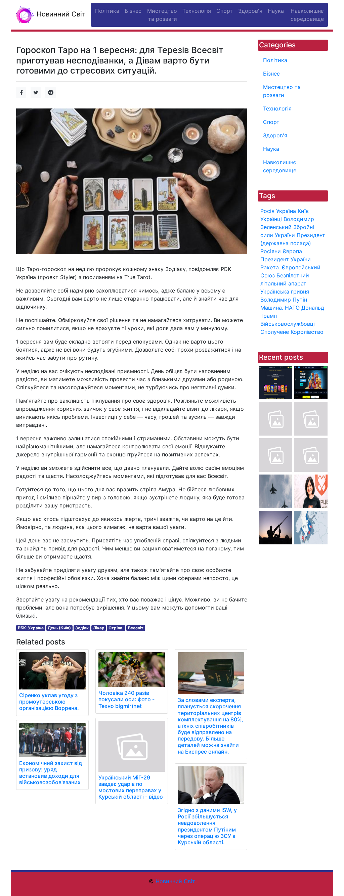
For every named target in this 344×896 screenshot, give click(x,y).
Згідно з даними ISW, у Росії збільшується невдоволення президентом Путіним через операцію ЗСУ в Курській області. (207, 826)
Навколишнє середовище (279, 166)
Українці (271, 219)
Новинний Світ (60, 14)
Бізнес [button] (133, 10)
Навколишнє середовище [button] (307, 14)
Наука (271, 148)
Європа (292, 251)
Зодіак (82, 627)
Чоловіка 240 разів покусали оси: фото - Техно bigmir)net (126, 699)
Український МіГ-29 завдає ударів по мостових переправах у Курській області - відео (130, 787)
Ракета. (270, 267)
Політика (275, 60)
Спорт (271, 122)
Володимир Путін (283, 299)
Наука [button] (276, 10)
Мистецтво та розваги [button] (162, 14)
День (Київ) (59, 627)
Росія (267, 211)
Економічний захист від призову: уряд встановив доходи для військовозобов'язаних (50, 773)
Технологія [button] (196, 10)
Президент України (285, 259)
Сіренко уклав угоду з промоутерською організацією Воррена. (49, 701)
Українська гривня (284, 291)
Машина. (271, 307)
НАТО (292, 307)
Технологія (277, 108)
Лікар (98, 627)
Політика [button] (107, 10)
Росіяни (270, 251)
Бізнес (271, 73)
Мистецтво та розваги (282, 91)
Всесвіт (135, 627)
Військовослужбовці (287, 323)
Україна (286, 211)
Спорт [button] (224, 10)
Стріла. (116, 627)
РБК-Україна (31, 627)
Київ (303, 211)
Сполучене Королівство (292, 331)
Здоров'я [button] (250, 10)
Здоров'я (275, 135)
